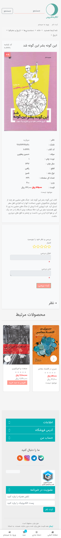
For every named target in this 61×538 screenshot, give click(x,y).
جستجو (7, 11)
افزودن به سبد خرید (17, 382)
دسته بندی (36, 535)
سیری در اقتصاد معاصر (47, 368)
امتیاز (49, 242)
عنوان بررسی (46, 253)
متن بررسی (46, 268)
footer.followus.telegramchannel (34, 458)
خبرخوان (20, 458)
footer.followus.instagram (27, 458)
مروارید (26, 140)
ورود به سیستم (9, 535)
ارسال (51, 526)
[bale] (41, 458)
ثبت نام (55, 24)
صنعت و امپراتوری (19, 368)
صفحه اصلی (53, 535)
